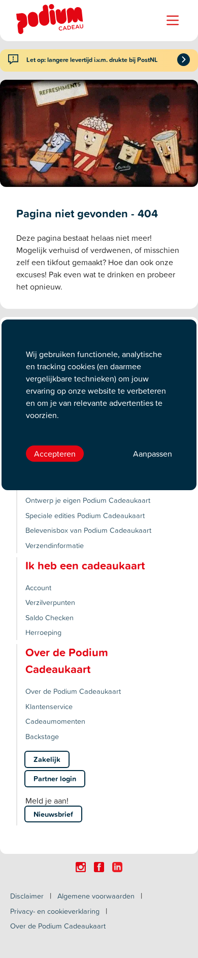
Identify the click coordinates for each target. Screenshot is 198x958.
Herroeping (43, 632)
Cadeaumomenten (55, 721)
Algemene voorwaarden (96, 895)
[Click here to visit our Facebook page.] (99, 867)
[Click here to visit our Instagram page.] (81, 867)
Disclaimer (27, 895)
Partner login (55, 778)
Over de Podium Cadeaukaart (73, 691)
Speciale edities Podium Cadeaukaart (85, 515)
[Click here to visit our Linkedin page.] (117, 867)
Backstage (42, 736)
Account (38, 587)
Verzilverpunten (50, 602)
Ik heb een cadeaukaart (85, 565)
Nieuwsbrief (53, 814)
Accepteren (55, 453)
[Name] (172, 20)
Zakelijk (47, 759)
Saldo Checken (49, 617)
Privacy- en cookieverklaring (55, 911)
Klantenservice (49, 706)
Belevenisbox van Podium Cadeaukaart (88, 530)
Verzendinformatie (54, 545)
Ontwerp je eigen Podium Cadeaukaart (87, 500)
